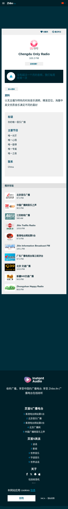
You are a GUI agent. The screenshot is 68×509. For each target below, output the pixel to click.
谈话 (35, 444)
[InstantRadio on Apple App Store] (39, 474)
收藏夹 (45, 32)
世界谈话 (35, 462)
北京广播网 (34, 427)
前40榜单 (11, 89)
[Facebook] (27, 474)
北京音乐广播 (35, 418)
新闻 (35, 448)
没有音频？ (34, 64)
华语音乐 (35, 457)
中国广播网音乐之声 (35, 431)
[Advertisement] (34, 17)
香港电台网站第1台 (34, 414)
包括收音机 (34, 479)
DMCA (42, 498)
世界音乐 (35, 453)
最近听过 (58, 32)
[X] (31, 474)
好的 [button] (21, 498)
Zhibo (11, 3)
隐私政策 (51, 498)
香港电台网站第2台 (34, 423)
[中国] (64, 3)
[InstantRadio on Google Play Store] (35, 474)
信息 (32, 490)
